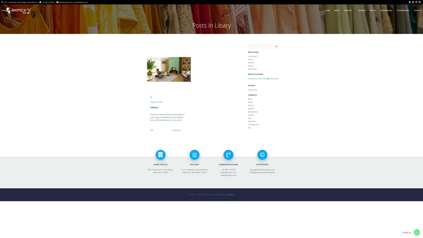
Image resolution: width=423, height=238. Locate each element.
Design (250, 102)
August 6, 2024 (156, 102)
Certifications (386, 10)
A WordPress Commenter (257, 79)
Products (348, 10)
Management (253, 112)
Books (250, 99)
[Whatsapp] (417, 232)
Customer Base (403, 10)
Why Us (373, 10)
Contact (417, 10)
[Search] (276, 46)
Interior (250, 66)
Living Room (252, 56)
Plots (249, 118)
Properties (252, 121)
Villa (249, 128)
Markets (251, 115)
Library (250, 59)
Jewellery (251, 109)
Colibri (231, 194)
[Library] (169, 69)
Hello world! (252, 69)
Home (327, 10)
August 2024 (252, 90)
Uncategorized (253, 125)
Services (362, 10)
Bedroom (251, 63)
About (337, 10)
